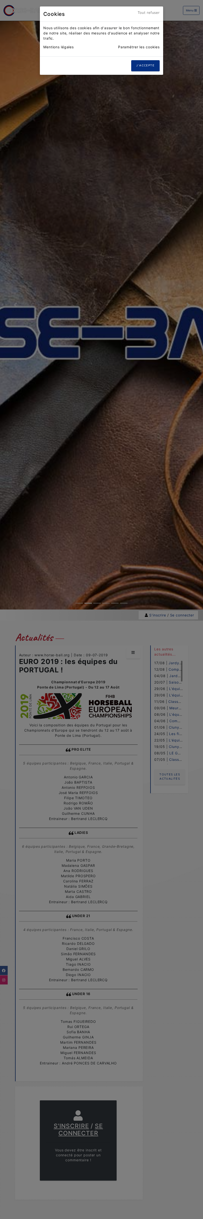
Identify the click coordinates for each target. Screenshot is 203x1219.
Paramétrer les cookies (139, 47)
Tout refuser (149, 12)
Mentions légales (58, 47)
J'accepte (145, 65)
